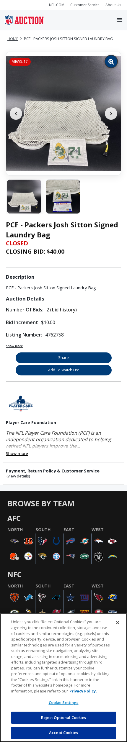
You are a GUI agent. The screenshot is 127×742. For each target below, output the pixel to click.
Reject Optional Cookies (63, 717)
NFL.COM (56, 4)
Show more (14, 346)
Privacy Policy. (83, 691)
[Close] (117, 622)
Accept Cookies (63, 732)
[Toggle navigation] (120, 20)
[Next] (111, 113)
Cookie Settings (64, 702)
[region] (63, 677)
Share (63, 357)
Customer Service (85, 4)
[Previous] (16, 113)
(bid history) (63, 309)
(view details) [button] (18, 476)
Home (12, 38)
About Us (113, 4)
